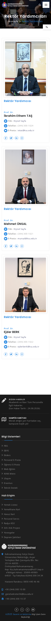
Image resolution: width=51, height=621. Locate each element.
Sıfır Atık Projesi (12, 527)
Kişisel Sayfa (20, 121)
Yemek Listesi (10, 504)
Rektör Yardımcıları (32, 21)
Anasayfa (13, 21)
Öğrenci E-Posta (12, 464)
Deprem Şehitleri (12, 537)
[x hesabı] (22, 609)
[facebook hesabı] (16, 609)
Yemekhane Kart (12, 509)
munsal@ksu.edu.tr (27, 238)
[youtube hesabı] (33, 609)
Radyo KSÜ (9, 523)
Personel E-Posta (12, 460)
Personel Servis (11, 518)
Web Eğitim (9, 469)
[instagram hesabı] (27, 609)
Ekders (7, 455)
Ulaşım (7, 478)
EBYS (6, 450)
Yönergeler (9, 532)
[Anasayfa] (16, 5)
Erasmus (8, 483)
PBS (6, 445)
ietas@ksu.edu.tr (26, 130)
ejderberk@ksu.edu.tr (28, 346)
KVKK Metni (10, 473)
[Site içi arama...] (40, 5)
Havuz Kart (9, 514)
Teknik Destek (11, 487)
